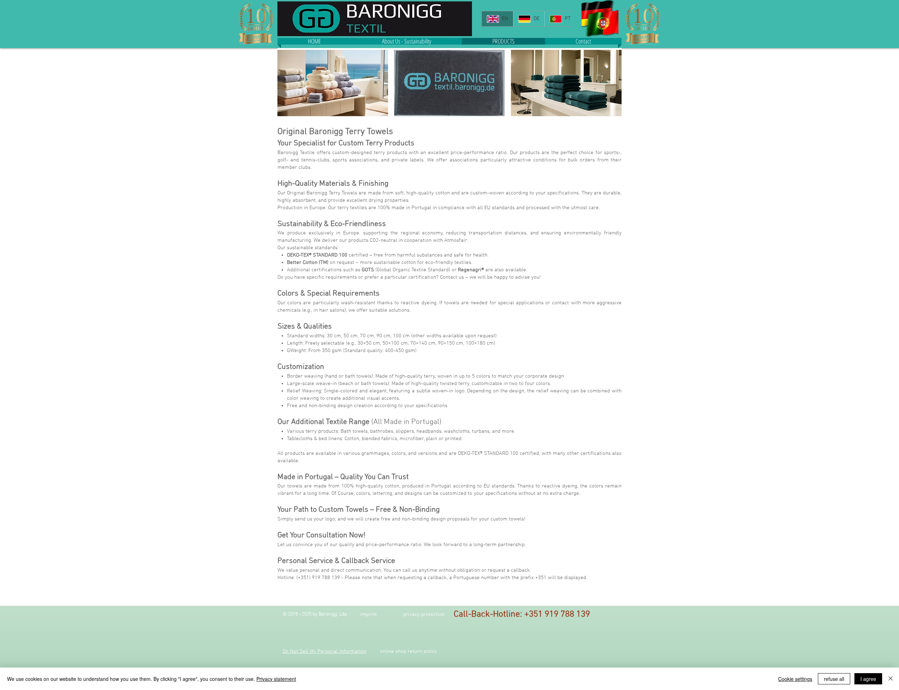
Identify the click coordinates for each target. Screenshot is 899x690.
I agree (868, 678)
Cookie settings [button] (795, 678)
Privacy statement (276, 678)
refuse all (834, 678)
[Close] (890, 678)
